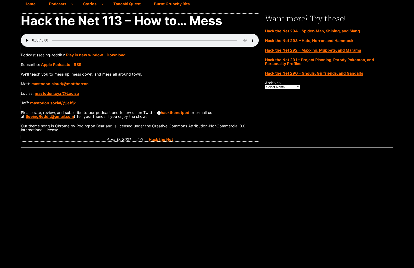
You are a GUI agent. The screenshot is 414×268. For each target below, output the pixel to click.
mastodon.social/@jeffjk (53, 103)
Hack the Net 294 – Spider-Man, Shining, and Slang (312, 31)
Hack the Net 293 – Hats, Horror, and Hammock (309, 40)
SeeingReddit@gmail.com (50, 116)
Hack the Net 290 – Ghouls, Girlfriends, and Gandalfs (314, 73)
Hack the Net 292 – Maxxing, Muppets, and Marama (313, 50)
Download (116, 55)
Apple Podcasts (55, 64)
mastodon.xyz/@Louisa (57, 93)
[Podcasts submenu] (72, 4)
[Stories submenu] (102, 4)
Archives (273, 83)
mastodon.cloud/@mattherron (60, 83)
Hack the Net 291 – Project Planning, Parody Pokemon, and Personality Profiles (319, 61)
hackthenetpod (175, 112)
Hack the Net (161, 139)
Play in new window (84, 55)
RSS (77, 64)
